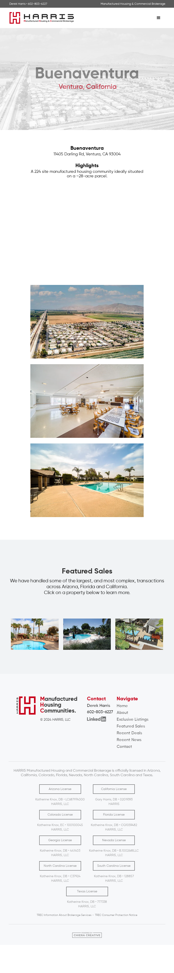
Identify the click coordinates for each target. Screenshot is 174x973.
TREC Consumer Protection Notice (116, 915)
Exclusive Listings (132, 720)
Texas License (87, 891)
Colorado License (60, 814)
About (122, 713)
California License (114, 789)
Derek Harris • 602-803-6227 (28, 3)
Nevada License (114, 840)
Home (122, 706)
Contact (124, 747)
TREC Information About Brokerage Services (64, 915)
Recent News (129, 740)
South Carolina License (113, 865)
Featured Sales (131, 726)
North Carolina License (60, 865)
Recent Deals (129, 733)
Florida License (114, 814)
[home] (80, 18)
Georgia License (60, 840)
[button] (158, 18)
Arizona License (60, 789)
